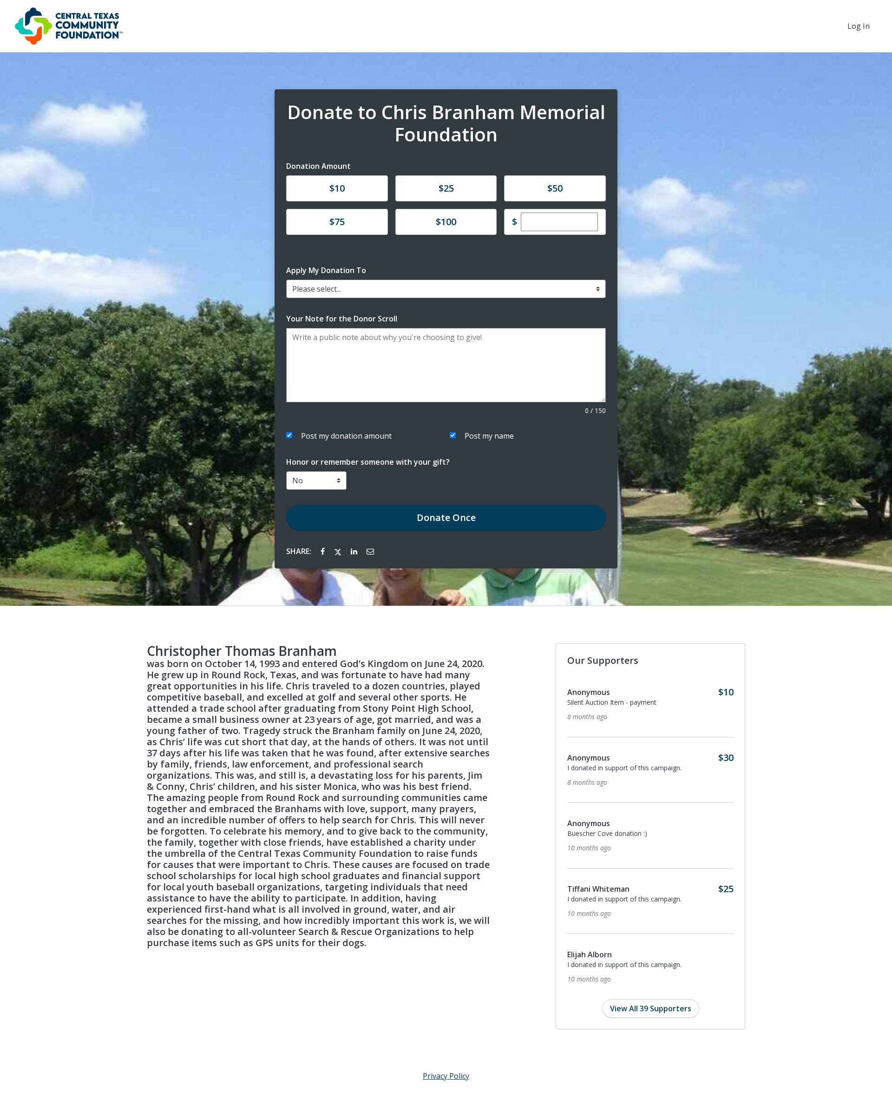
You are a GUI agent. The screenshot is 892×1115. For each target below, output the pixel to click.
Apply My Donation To (326, 270)
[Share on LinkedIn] (355, 551)
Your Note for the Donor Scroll (341, 319)
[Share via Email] (370, 551)
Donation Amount (318, 166)
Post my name (489, 436)
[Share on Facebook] (324, 551)
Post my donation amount (346, 436)
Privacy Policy (446, 1076)
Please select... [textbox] (316, 289)
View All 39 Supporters (650, 1008)
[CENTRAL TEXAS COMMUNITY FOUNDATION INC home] (69, 26)
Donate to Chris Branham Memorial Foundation (446, 123)
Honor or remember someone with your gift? (368, 462)
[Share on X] (338, 551)
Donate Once (446, 517)
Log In (858, 26)
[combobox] (446, 289)
